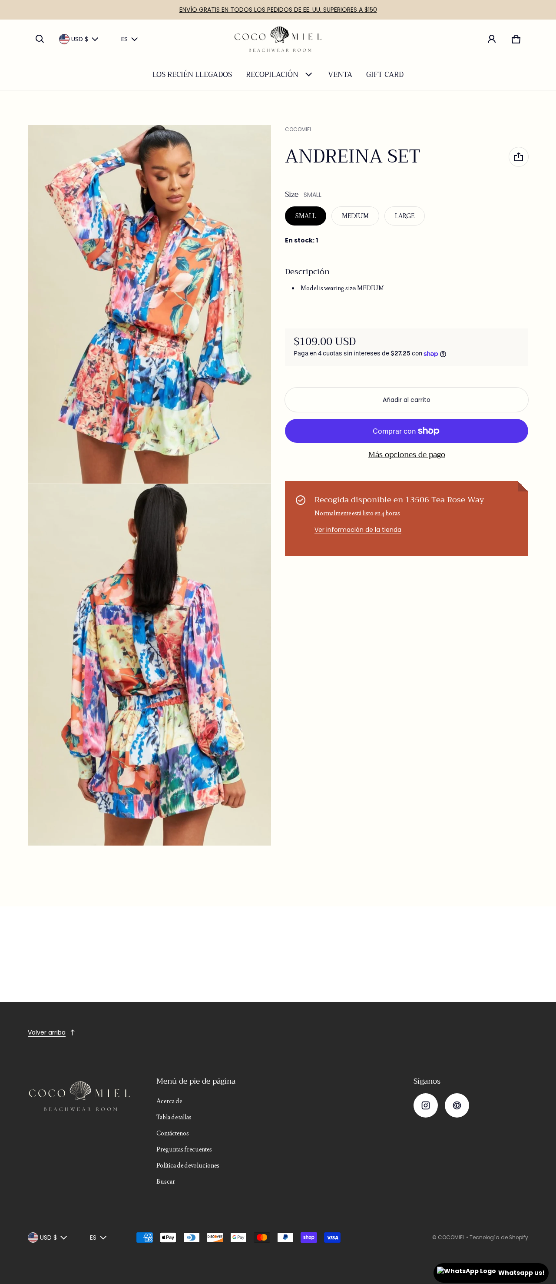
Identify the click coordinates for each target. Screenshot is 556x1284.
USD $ (79, 39)
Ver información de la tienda (357, 529)
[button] (40, 39)
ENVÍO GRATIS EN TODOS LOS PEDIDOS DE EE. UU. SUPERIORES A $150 (278, 9)
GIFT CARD (385, 74)
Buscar (165, 1181)
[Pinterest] (457, 1105)
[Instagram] (426, 1105)
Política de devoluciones (187, 1165)
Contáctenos (172, 1133)
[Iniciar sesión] (492, 39)
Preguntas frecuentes (184, 1149)
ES (124, 39)
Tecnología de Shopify (499, 1237)
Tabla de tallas (174, 1117)
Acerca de (169, 1101)
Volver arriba (47, 1032)
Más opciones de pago (406, 454)
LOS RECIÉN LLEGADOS (192, 74)
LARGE (404, 216)
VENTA (340, 74)
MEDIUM (355, 216)
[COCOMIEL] (278, 39)
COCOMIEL (451, 1237)
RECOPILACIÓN (272, 74)
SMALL (305, 216)
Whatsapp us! (521, 1272)
